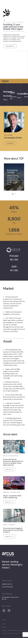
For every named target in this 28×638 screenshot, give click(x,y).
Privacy (4, 620)
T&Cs (3, 624)
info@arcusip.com (7, 584)
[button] (12, 193)
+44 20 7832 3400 (7, 587)
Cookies (4, 627)
